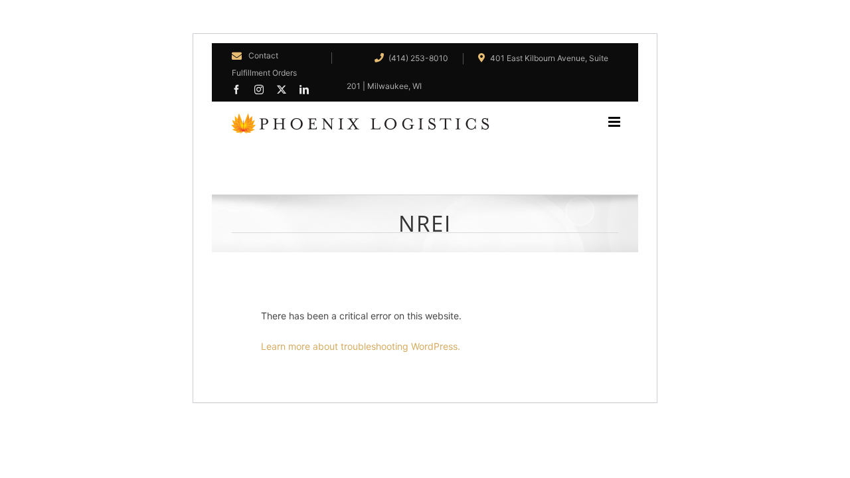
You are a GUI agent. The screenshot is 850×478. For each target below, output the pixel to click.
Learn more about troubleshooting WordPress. (360, 346)
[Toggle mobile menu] (623, 122)
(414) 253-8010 (417, 58)
